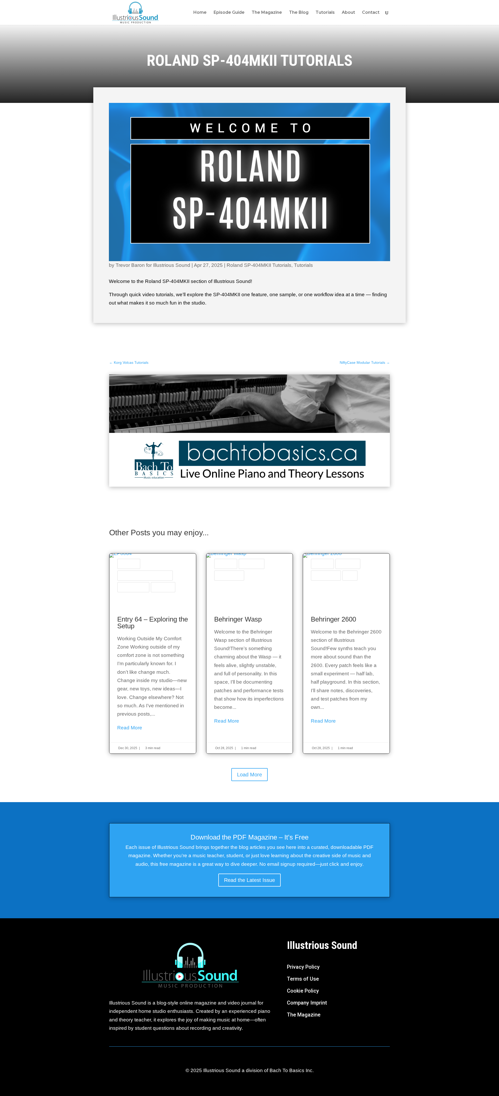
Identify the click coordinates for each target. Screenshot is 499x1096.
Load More (249, 774)
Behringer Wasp (251, 564)
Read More (129, 727)
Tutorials (325, 13)
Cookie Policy (303, 991)
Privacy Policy (303, 967)
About (348, 13)
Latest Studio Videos (133, 587)
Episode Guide (229, 13)
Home (200, 13)
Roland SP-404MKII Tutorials (259, 265)
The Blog (298, 13)
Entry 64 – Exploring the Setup (152, 653)
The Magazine (267, 13)
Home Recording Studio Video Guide (145, 575)
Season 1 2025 (163, 587)
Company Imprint (307, 1003)
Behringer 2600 (348, 564)
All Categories (129, 564)
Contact (370, 13)
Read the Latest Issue (249, 880)
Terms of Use (303, 979)
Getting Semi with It (229, 575)
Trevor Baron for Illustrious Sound (153, 265)
